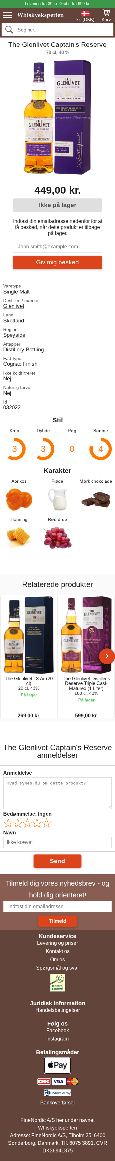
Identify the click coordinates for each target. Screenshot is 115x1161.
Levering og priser (57, 943)
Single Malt (16, 291)
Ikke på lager (57, 205)
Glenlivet (13, 306)
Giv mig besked (57, 262)
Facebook (57, 1030)
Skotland (13, 320)
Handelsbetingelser (57, 1010)
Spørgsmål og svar (57, 968)
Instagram (57, 1038)
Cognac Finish (20, 364)
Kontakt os (58, 951)
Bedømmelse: (27, 814)
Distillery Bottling (23, 349)
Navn (9, 832)
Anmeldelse (17, 773)
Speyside (14, 335)
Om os (57, 959)
